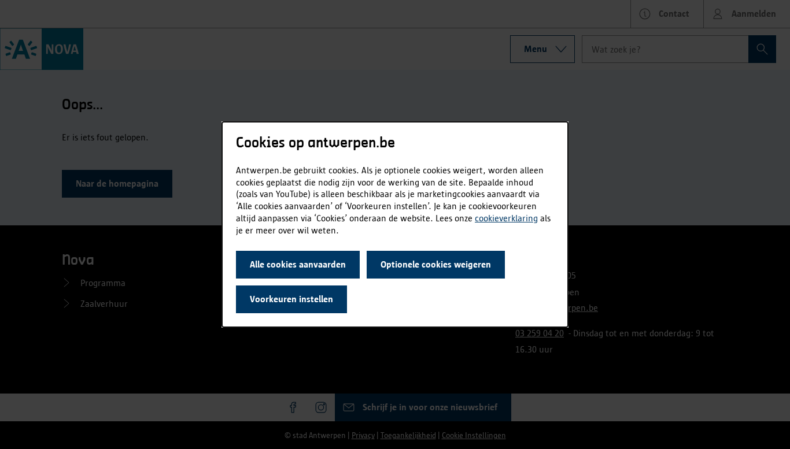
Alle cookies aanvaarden (298, 264)
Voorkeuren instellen (291, 299)
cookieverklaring (506, 218)
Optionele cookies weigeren (436, 264)
